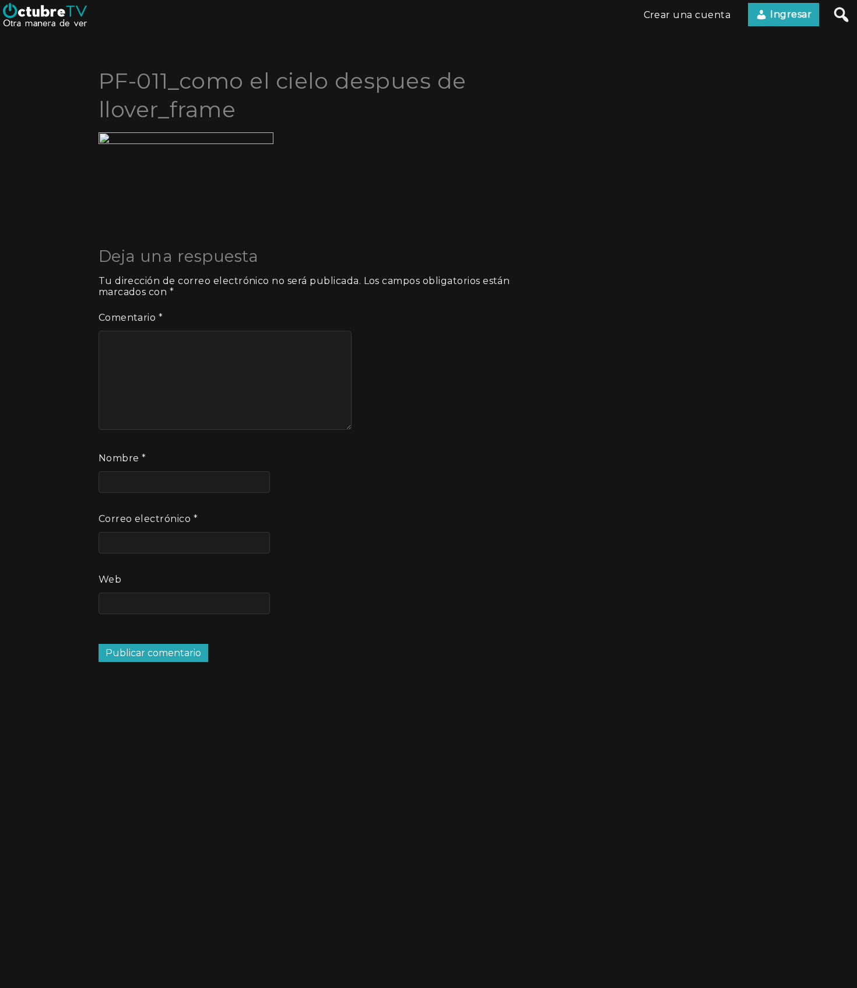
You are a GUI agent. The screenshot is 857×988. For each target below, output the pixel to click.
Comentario (131, 317)
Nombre (122, 458)
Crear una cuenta (687, 14)
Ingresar (790, 14)
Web (110, 579)
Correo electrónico (148, 518)
